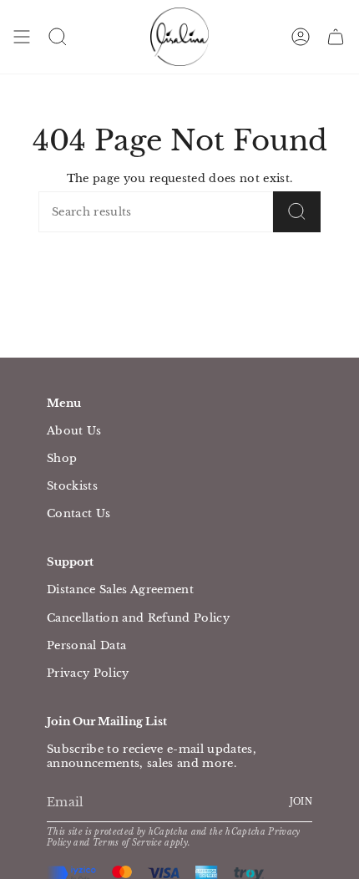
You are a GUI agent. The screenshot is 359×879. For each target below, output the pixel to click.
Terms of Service (127, 842)
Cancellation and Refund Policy (138, 618)
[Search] (297, 211)
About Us (74, 431)
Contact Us (78, 513)
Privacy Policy (88, 673)
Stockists (72, 486)
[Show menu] (21, 37)
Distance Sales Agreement (120, 589)
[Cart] (335, 37)
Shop (62, 458)
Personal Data (86, 645)
